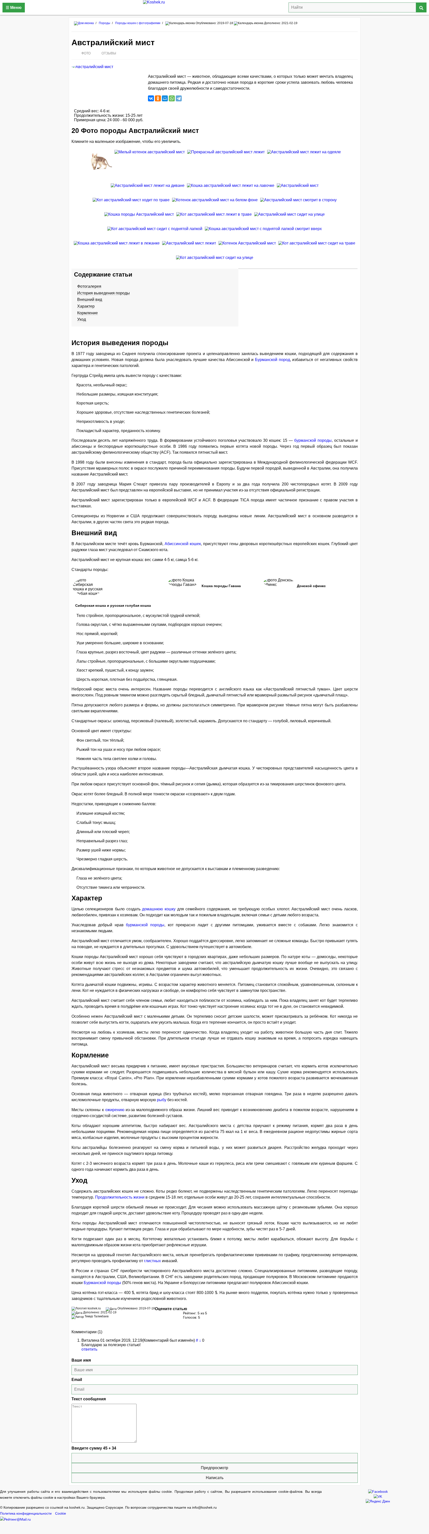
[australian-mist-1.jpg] (298, 189)
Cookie (60, 1513)
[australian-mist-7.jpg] (139, 218)
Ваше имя (81, 1360)
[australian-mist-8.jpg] (289, 218)
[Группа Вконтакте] (378, 1496)
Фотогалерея (89, 286)
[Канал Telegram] (378, 1501)
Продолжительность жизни (119, 1197)
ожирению (114, 1110)
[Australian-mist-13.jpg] (316, 247)
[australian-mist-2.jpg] (304, 165)
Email (77, 1379)
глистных (152, 1261)
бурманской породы (313, 440)
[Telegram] (179, 98)
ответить (89, 1349)
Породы (104, 23)
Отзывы (109, 53)
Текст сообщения (89, 1399)
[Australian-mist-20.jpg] (226, 165)
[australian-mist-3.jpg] (189, 247)
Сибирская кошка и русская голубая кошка (113, 605)
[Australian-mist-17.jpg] (131, 204)
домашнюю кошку (159, 909)
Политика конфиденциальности (26, 1513)
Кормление (87, 313)
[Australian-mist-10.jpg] (117, 247)
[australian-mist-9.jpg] (147, 189)
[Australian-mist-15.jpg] (149, 165)
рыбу (162, 1100)
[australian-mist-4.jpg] (298, 204)
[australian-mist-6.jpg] (100, 165)
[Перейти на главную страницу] (84, 23)
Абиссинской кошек (183, 544)
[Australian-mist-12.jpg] (214, 218)
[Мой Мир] (165, 98)
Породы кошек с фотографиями (137, 23)
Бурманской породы (102, 1283)
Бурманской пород (272, 360)
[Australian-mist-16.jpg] (215, 204)
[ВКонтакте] (151, 98)
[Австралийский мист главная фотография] (107, 67)
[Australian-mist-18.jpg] (214, 261)
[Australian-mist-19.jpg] (154, 233)
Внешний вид (89, 299)
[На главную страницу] (214, 7)
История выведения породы (103, 293)
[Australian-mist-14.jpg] (263, 233)
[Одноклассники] (158, 98)
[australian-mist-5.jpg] (247, 247)
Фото (86, 53)
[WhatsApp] (172, 98)
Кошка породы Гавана (221, 586)
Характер (86, 306)
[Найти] (421, 7)
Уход (81, 319)
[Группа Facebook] (378, 1491)
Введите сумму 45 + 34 (94, 1448)
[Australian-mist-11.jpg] (230, 189)
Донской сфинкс (311, 586)
